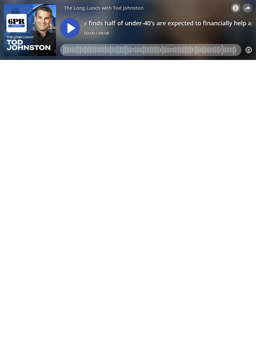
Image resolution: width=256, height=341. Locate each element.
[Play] (70, 28)
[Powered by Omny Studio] (248, 50)
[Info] (235, 8)
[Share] (247, 8)
